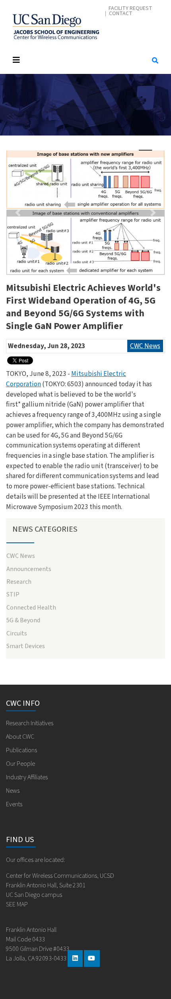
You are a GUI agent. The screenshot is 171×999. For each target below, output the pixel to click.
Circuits (16, 633)
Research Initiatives (29, 723)
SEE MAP (17, 904)
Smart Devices (25, 646)
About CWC (20, 736)
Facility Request (130, 8)
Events (14, 804)
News (12, 790)
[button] (18, 212)
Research (18, 581)
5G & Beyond (23, 620)
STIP (12, 594)
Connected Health (31, 607)
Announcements (28, 569)
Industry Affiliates (27, 777)
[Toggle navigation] (74, 60)
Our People (20, 763)
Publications (21, 750)
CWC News (145, 346)
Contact (120, 13)
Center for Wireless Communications (55, 24)
